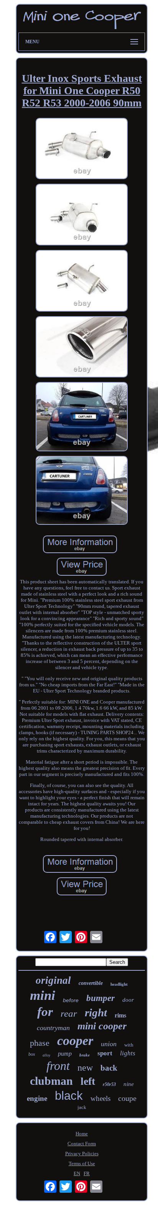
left (88, 1081)
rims (120, 1015)
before (71, 1000)
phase (39, 1043)
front (58, 1066)
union (109, 1044)
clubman (51, 1080)
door (128, 1000)
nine (128, 1084)
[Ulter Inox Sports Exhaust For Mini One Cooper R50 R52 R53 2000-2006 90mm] (81, 149)
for (45, 1012)
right (96, 1012)
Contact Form (81, 1143)
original (53, 980)
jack (81, 1107)
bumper (100, 998)
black (69, 1095)
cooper (75, 1041)
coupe (127, 1098)
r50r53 (109, 1084)
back (108, 1068)
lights (127, 1053)
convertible (91, 983)
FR (87, 1173)
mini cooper (102, 1026)
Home (82, 1133)
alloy (46, 1055)
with (128, 1045)
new (85, 1068)
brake (84, 1055)
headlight (119, 984)
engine (37, 1098)
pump (65, 1053)
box (31, 1054)
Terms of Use (82, 1163)
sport (104, 1053)
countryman (53, 1028)
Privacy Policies (82, 1153)
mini (42, 995)
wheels (100, 1098)
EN (77, 1173)
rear (69, 1013)
